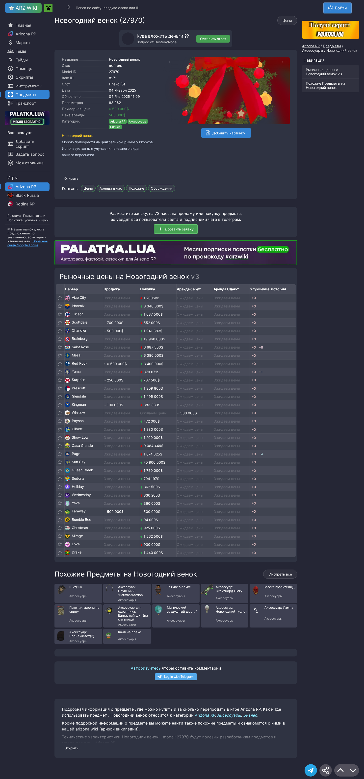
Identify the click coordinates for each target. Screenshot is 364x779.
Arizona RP (118, 121)
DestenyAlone (166, 42)
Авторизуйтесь (146, 668)
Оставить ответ (213, 39)
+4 (261, 454)
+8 (261, 347)
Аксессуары (138, 121)
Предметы (332, 46)
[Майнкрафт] (48, 8)
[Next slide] (285, 61)
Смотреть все (280, 574)
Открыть (71, 178)
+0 (254, 298)
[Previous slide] (167, 61)
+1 (260, 372)
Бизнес (115, 127)
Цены (287, 20)
